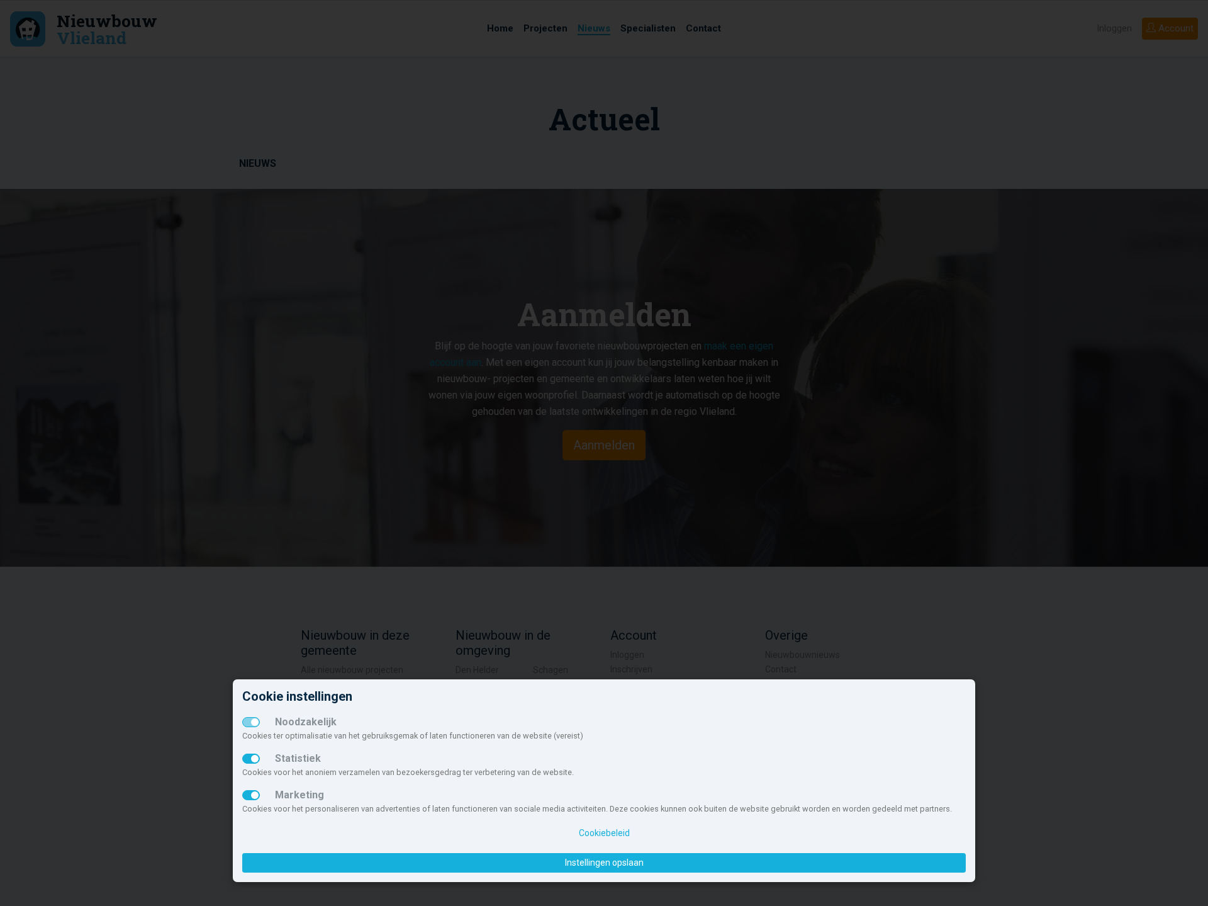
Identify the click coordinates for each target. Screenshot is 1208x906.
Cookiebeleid (604, 833)
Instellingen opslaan (604, 863)
